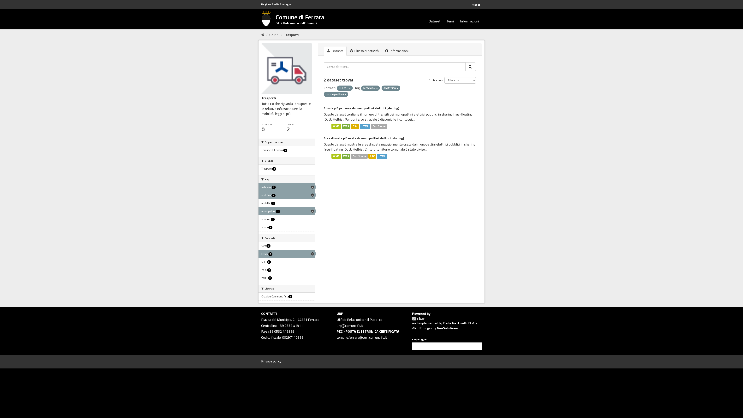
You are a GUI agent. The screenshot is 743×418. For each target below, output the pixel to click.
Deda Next (451, 323)
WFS (346, 126)
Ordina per (435, 80)
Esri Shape (379, 126)
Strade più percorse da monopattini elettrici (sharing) (361, 108)
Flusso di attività (366, 50)
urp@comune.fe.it (350, 325)
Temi (450, 21)
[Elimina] (350, 88)
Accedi (476, 5)
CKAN (418, 319)
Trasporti (291, 34)
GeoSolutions (447, 328)
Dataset (434, 21)
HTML (365, 126)
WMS (336, 126)
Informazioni (469, 21)
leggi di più (282, 113)
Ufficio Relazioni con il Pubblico (359, 319)
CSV (355, 126)
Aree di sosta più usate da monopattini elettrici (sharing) (364, 138)
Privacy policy (271, 361)
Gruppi (274, 34)
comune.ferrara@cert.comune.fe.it (362, 337)
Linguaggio (419, 339)
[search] (470, 66)
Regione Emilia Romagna (276, 4)
